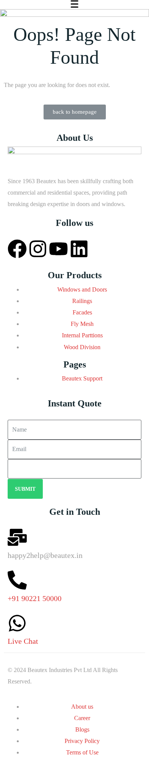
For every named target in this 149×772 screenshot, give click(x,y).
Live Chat (23, 641)
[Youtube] (58, 248)
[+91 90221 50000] (17, 580)
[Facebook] (17, 248)
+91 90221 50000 (35, 598)
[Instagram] (37, 248)
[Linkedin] (79, 248)
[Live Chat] (17, 623)
